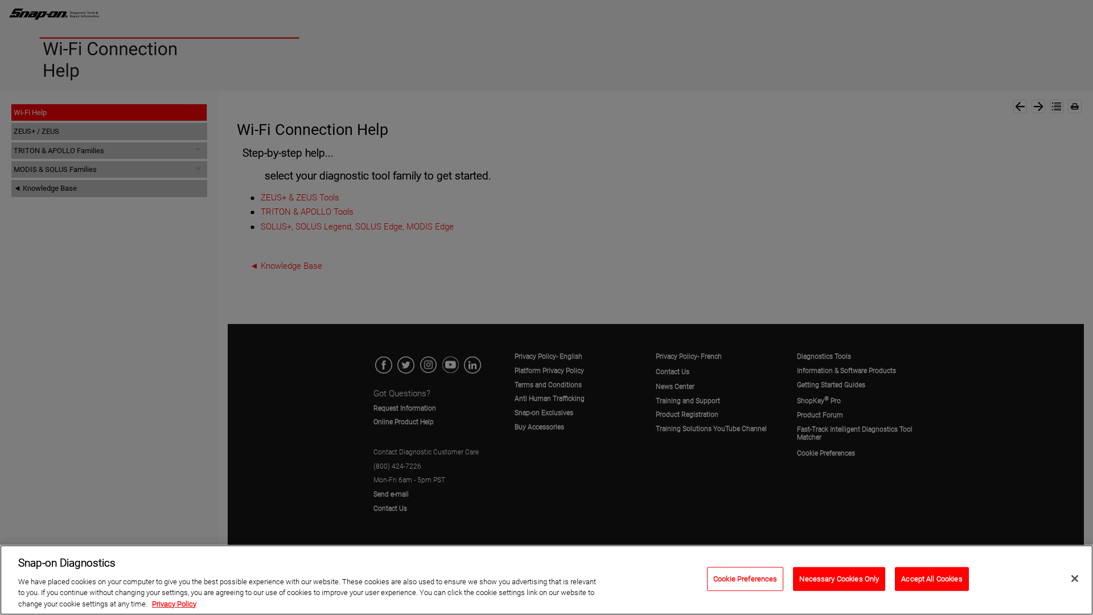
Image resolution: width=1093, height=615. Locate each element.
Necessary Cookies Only (839, 579)
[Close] (1074, 578)
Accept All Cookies (931, 579)
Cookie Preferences (745, 579)
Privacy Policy (174, 603)
